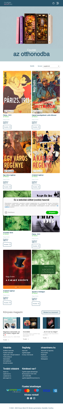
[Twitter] (31, 398)
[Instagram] (34, 398)
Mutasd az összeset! (50, 312)
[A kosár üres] (53, 3)
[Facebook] (28, 398)
